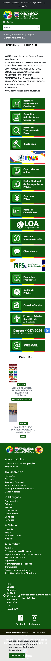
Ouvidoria (15, 3)
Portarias (9, 520)
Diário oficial (11, 513)
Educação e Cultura (15, 557)
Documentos (11, 501)
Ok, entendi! (17, 655)
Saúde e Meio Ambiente (17, 570)
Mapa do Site (11, 466)
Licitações (10, 476)
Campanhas (11, 510)
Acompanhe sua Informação (19, 488)
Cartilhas (9, 516)
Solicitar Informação (15, 485)
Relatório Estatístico (15, 482)
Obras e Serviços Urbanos (18, 551)
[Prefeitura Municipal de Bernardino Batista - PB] (21, 15)
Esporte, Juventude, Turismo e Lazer (23, 554)
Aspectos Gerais (13, 535)
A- (19, 6)
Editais (8, 504)
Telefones (6, 3)
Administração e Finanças (18, 563)
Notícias (9, 538)
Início (6, 34)
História (9, 529)
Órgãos (30, 34)
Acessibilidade (26, 3)
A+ (45, 3)
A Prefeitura (18, 34)
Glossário (9, 479)
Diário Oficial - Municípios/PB (20, 463)
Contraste (38, 3)
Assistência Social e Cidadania (20, 573)
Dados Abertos (12, 491)
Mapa (8, 532)
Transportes (11, 567)
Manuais (9, 507)
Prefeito (9, 548)
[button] (38, 27)
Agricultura (10, 560)
